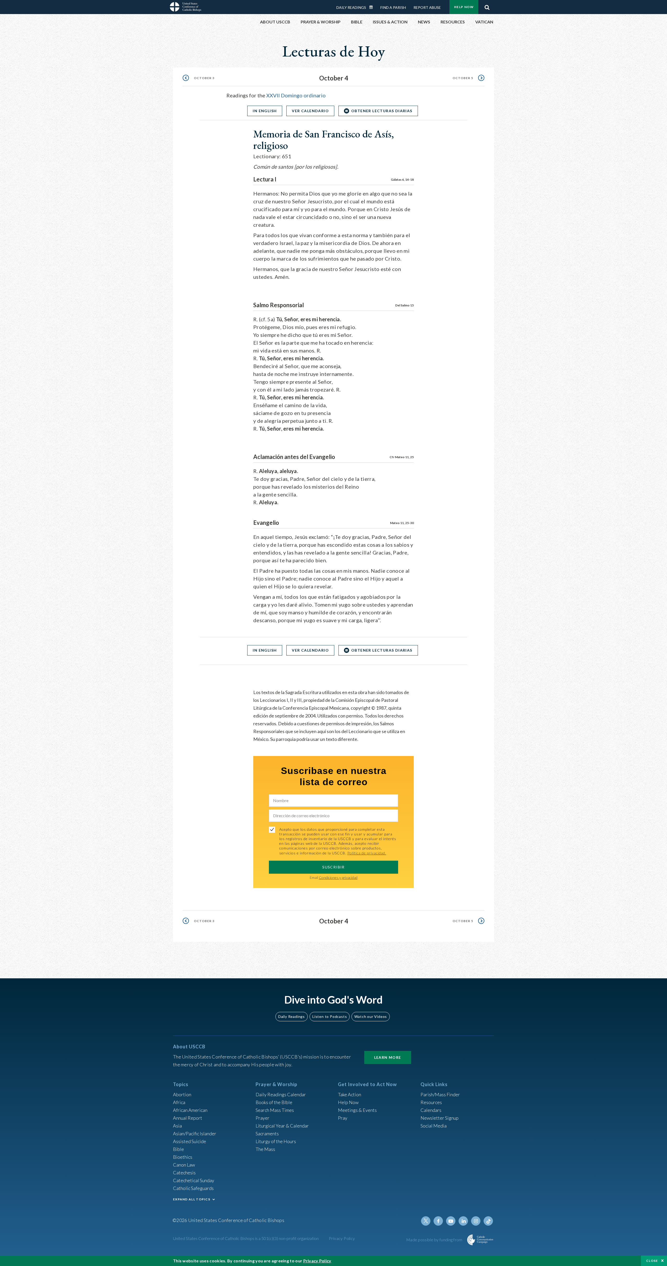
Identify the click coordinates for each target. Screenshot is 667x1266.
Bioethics (182, 1157)
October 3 (204, 78)
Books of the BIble (274, 1102)
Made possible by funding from (434, 1239)
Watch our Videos (370, 1016)
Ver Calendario (310, 111)
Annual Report (187, 1118)
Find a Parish (393, 7)
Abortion (182, 1094)
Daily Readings (351, 7)
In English (265, 111)
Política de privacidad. (366, 853)
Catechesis (184, 1172)
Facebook (438, 1221)
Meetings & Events (357, 1110)
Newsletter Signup (440, 1118)
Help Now (464, 7)
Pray (342, 1118)
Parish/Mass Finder (440, 1094)
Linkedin (463, 1221)
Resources (431, 1102)
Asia (177, 1126)
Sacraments (267, 1133)
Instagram (475, 1221)
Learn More (387, 1057)
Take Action (349, 1094)
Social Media (434, 1126)
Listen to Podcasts (329, 1016)
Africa (179, 1102)
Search (487, 6)
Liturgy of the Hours (276, 1141)
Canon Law (184, 1165)
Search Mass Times (275, 1110)
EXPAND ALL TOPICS (191, 1199)
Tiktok (488, 1221)
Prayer (262, 1118)
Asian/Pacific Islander (194, 1133)
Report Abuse (427, 7)
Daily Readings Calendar (373, 7)
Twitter (425, 1221)
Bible (178, 1149)
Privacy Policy (342, 1238)
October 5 (463, 78)
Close (652, 1261)
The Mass (265, 1149)
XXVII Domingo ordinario (296, 95)
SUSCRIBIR (333, 867)
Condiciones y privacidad (338, 877)
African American (190, 1110)
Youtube (450, 1221)
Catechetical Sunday (193, 1180)
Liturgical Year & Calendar (282, 1126)
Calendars (431, 1110)
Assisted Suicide (189, 1141)
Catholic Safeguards (193, 1188)
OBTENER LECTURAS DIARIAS (381, 111)
